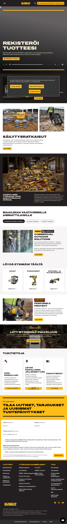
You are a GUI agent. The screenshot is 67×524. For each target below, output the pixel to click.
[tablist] (33, 221)
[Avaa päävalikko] (4, 3)
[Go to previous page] (4, 64)
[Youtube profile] (62, 502)
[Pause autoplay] (62, 64)
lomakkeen (35, 456)
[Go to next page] (58, 64)
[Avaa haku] (35, 3)
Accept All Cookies (35, 91)
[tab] (14, 221)
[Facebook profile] (55, 502)
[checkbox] (4, 440)
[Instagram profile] (59, 502)
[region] (33, 282)
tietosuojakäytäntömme (20, 455)
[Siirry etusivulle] (26, 3)
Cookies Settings (15, 86)
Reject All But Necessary (36, 86)
